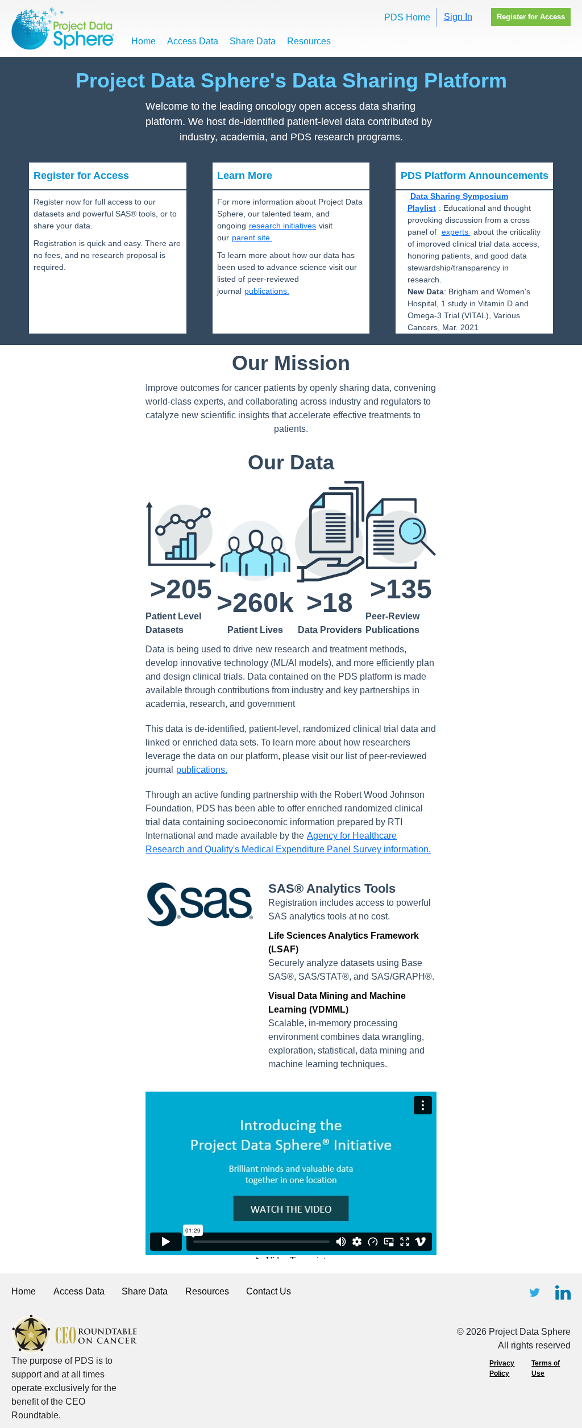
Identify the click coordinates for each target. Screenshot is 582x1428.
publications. (266, 290)
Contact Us (268, 1291)
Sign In (458, 17)
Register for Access (531, 17)
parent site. (252, 237)
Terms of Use (545, 1368)
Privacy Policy (501, 1368)
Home (143, 41)
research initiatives (282, 225)
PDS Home (407, 17)
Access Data (192, 41)
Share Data (253, 41)
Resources (309, 41)
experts (456, 231)
